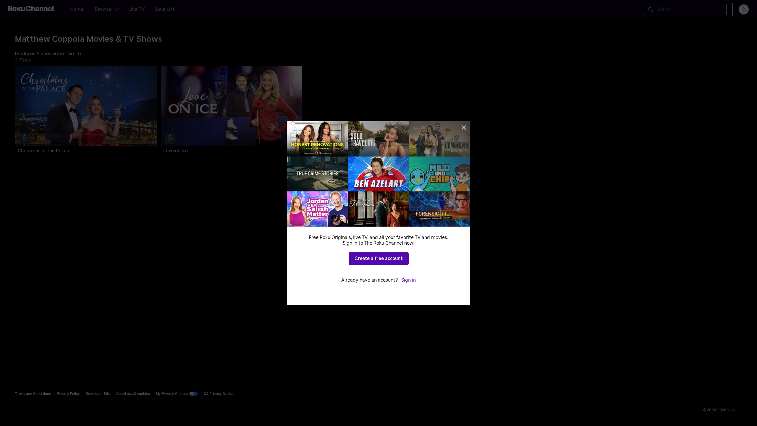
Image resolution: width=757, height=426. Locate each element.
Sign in (408, 280)
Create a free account (379, 258)
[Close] (464, 127)
